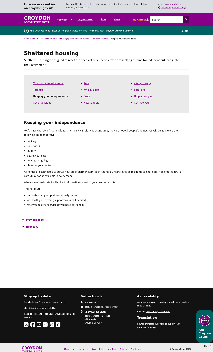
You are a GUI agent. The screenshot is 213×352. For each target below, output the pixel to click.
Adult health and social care (44, 38)
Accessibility (98, 349)
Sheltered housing (99, 38)
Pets (86, 83)
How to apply (91, 102)
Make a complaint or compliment (101, 306)
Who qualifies (91, 89)
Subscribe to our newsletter (42, 307)
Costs (87, 96)
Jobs (103, 19)
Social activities (42, 102)
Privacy (123, 349)
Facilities (38, 89)
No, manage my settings (173, 7)
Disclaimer (136, 349)
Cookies (112, 349)
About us (83, 349)
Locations (139, 89)
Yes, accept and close (171, 4)
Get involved (141, 102)
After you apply (142, 83)
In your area (85, 19)
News (117, 19)
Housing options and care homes (74, 38)
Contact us (90, 302)
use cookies (88, 4)
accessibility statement (158, 311)
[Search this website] (186, 19)
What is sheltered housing (48, 83)
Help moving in (143, 96)
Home (26, 38)
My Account (139, 19)
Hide (182, 30)
